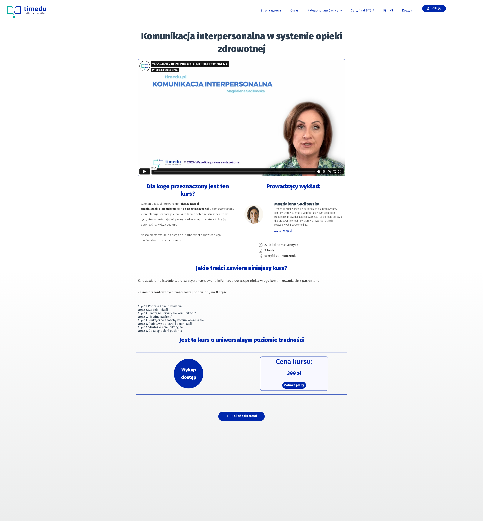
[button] (241, 416)
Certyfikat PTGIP (362, 10)
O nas (294, 10)
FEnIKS (388, 10)
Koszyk (407, 10)
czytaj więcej (283, 231)
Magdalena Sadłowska (296, 204)
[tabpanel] (241, 186)
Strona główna (271, 10)
